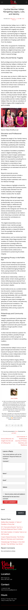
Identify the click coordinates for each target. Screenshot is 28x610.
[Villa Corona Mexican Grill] (14, 2)
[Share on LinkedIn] (21, 425)
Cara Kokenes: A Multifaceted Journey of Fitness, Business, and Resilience (21, 441)
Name (5, 473)
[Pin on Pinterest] (18, 425)
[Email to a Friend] (15, 425)
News (14, 7)
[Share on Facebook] (9, 425)
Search (3, 509)
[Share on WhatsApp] (6, 425)
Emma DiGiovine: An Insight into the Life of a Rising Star (7, 441)
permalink (14, 433)
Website (5, 487)
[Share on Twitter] (12, 425)
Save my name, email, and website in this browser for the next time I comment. (14, 496)
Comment (6, 461)
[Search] (26, 2)
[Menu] (2, 2)
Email (5, 480)
